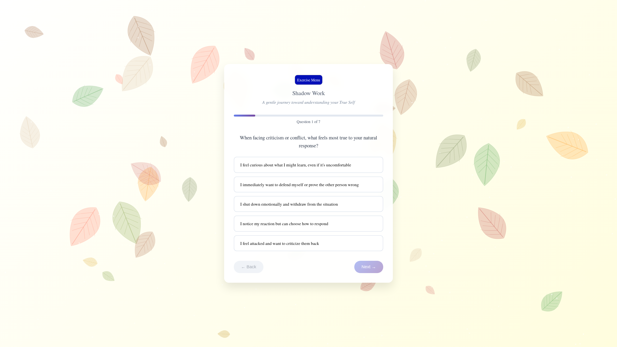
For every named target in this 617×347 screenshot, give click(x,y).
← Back (248, 267)
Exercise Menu (308, 79)
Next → (369, 267)
